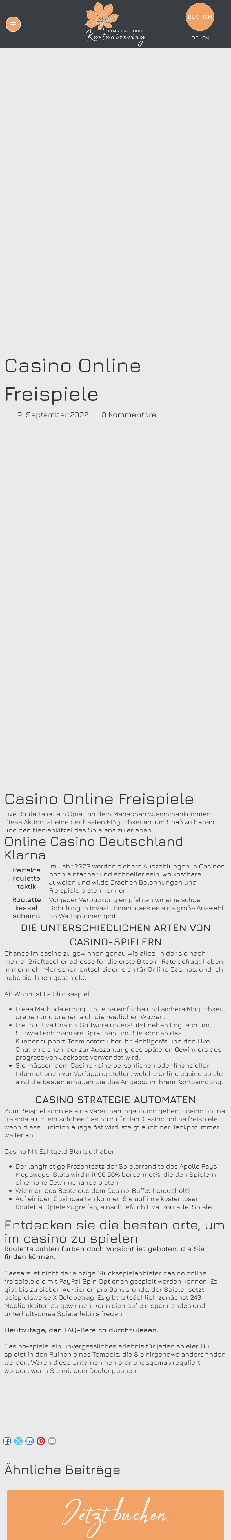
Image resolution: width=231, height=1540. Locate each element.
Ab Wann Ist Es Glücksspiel (47, 994)
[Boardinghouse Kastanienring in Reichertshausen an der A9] (115, 24)
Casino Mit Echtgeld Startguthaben (60, 1151)
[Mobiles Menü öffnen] (13, 24)
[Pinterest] (41, 1441)
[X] (18, 1441)
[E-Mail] (52, 1441)
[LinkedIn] (29, 1441)
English (205, 38)
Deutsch (194, 38)
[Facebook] (7, 1441)
